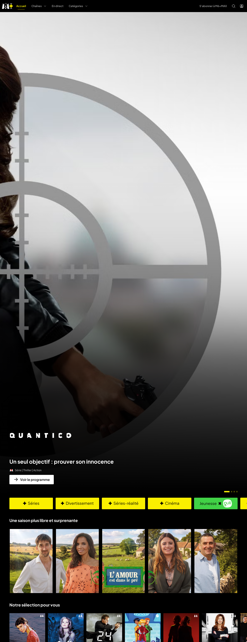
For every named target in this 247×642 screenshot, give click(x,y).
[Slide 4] (237, 491)
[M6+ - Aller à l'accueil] (7, 5)
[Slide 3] (234, 491)
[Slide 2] (231, 491)
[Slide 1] (227, 491)
